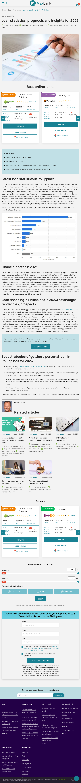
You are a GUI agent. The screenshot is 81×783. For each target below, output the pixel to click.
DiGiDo (62, 509)
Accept (73, 780)
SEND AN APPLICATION (40, 661)
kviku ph (65, 726)
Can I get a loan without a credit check (50, 732)
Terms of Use (26, 767)
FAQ (23, 756)
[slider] (4, 573)
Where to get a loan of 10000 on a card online (30, 734)
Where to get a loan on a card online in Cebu (10, 729)
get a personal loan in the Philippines (33, 366)
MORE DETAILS (20, 132)
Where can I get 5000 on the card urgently (29, 718)
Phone (24, 630)
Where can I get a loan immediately (50, 739)
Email (24, 638)
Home (4, 10)
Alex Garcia (17, 10)
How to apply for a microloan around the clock (49, 717)
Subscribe (58, 695)
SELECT (40, 599)
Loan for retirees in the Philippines (10, 757)
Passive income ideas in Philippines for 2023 (39, 482)
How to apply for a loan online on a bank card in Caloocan (10, 714)
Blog (9, 10)
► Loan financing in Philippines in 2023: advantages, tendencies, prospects (31, 165)
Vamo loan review (68, 730)
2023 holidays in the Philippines (64, 439)
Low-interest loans (68, 310)
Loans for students (8, 752)
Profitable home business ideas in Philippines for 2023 (40, 439)
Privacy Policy (27, 764)
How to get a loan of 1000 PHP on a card (29, 711)
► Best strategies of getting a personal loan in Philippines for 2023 (28, 169)
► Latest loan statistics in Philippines (17, 157)
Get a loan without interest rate (8, 770)
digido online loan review (68, 713)
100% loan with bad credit (49, 709)
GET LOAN (20, 126)
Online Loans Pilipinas (25, 95)
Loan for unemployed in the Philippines (10, 763)
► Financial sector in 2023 (13, 161)
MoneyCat (64, 95)
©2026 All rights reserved (27, 772)
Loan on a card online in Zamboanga (10, 722)
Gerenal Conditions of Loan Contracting (40, 647)
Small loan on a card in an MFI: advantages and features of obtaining (30, 726)
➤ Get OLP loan (40, 346)
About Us (25, 752)
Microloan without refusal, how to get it (49, 726)
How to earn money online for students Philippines (13, 482)
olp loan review (67, 719)
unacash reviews (68, 722)
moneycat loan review (70, 708)
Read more (6, 434)
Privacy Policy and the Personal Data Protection (41, 649)
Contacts (25, 760)
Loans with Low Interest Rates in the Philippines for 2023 (13, 440)
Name (24, 622)
